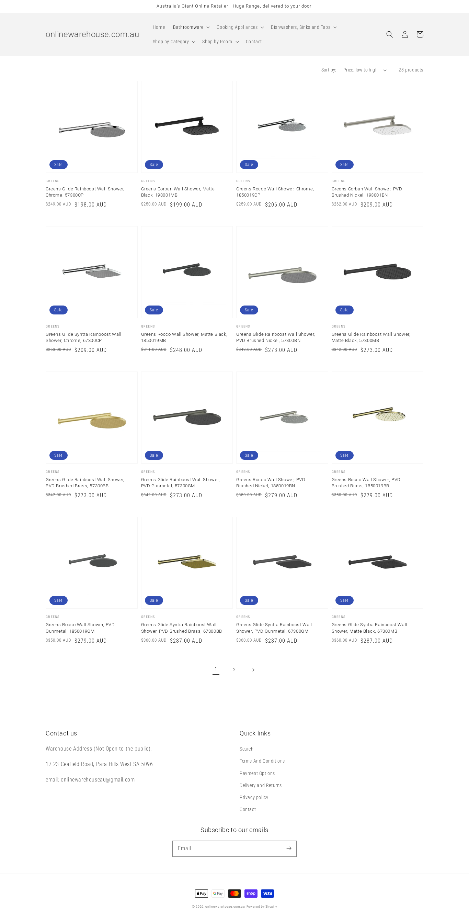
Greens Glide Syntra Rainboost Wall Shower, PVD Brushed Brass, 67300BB (181, 627)
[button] (191, 27)
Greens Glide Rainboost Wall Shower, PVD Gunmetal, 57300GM (180, 482)
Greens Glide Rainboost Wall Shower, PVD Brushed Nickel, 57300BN (275, 337)
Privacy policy (254, 797)
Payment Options (257, 773)
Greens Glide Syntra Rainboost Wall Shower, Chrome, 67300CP (83, 337)
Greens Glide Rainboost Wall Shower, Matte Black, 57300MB (371, 337)
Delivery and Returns (261, 785)
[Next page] (253, 669)
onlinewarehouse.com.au (225, 906)
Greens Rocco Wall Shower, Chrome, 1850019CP (275, 192)
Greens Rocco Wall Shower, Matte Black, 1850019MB (184, 337)
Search (247, 749)
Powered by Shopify (262, 906)
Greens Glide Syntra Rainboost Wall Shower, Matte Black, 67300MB (369, 627)
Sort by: (328, 70)
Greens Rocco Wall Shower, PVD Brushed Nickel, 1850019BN (270, 482)
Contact (248, 809)
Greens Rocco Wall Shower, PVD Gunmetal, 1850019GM (80, 627)
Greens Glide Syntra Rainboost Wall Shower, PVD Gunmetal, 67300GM (274, 627)
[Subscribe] (288, 848)
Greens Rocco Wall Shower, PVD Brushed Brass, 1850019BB (366, 482)
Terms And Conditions (262, 761)
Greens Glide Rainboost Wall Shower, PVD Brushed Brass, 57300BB (85, 482)
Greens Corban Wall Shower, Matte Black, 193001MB (178, 192)
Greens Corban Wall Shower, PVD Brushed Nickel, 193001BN (367, 192)
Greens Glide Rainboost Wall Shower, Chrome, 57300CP (85, 192)
